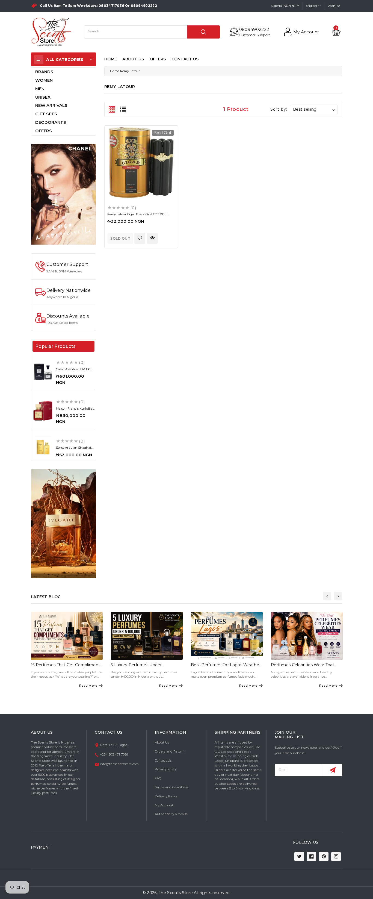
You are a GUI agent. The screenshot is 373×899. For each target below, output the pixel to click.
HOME (110, 59)
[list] (123, 109)
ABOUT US (133, 59)
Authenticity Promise (171, 814)
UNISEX (43, 97)
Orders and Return (170, 751)
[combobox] (152, 32)
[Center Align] (38, 59)
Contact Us (163, 760)
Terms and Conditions (172, 787)
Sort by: (278, 109)
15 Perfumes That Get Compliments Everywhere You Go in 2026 (66, 667)
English (311, 6)
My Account (164, 805)
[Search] (203, 32)
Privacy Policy (166, 769)
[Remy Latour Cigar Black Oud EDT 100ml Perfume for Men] (141, 162)
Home (114, 71)
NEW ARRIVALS (51, 105)
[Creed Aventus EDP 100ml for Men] (42, 371)
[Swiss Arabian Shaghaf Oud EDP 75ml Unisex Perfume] (42, 447)
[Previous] (327, 596)
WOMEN (44, 80)
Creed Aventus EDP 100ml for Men (75, 371)
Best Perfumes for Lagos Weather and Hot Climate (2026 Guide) (225, 667)
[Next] (338, 596)
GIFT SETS (46, 113)
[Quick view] (152, 238)
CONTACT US (185, 59)
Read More (88, 686)
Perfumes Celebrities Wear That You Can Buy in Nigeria (302, 667)
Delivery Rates (166, 796)
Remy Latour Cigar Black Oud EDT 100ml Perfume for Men (137, 216)
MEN (40, 88)
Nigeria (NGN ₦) (283, 6)
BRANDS (44, 71)
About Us (162, 742)
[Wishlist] (139, 238)
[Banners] (63, 194)
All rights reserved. (212, 892)
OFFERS (158, 59)
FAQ (158, 778)
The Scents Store (176, 892)
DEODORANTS (50, 122)
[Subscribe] (332, 770)
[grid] (112, 109)
